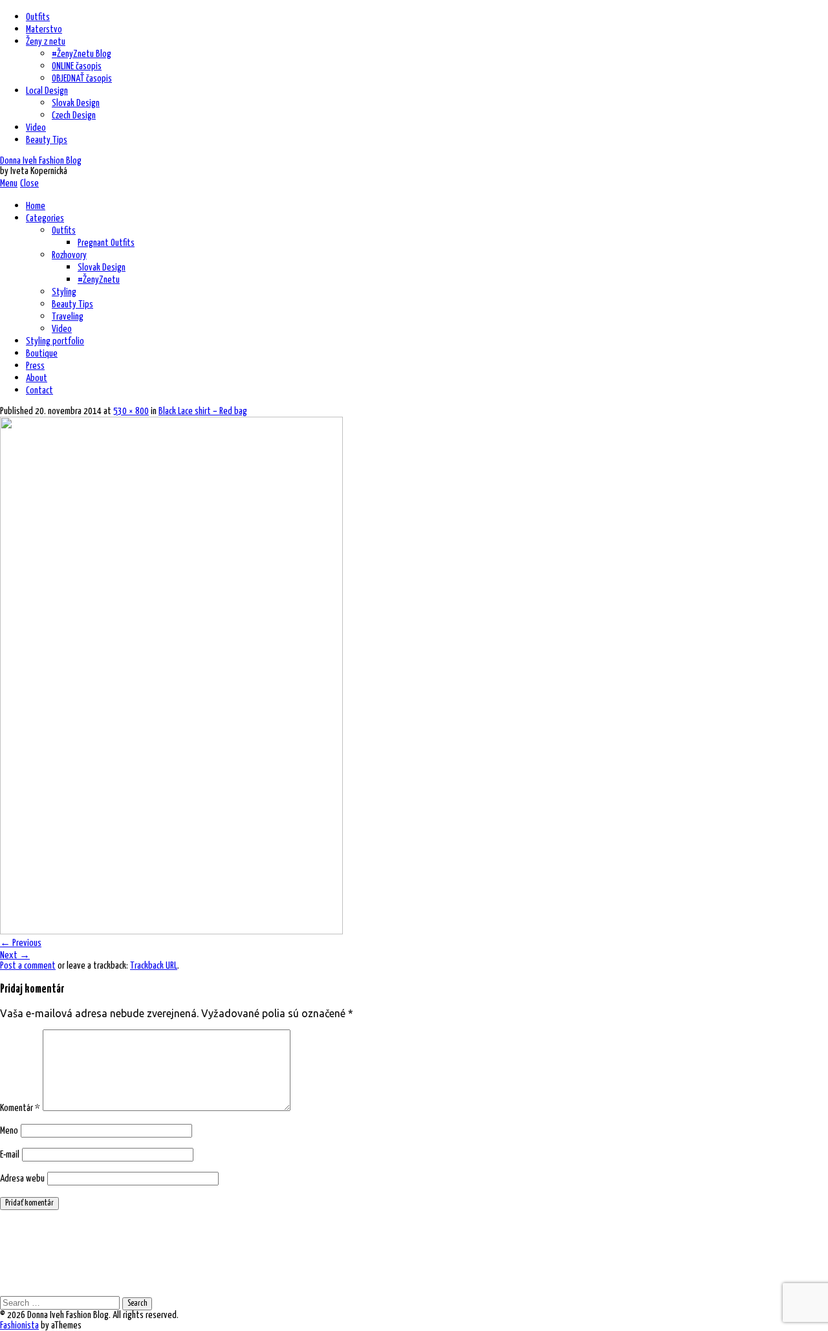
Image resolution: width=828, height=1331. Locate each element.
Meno (9, 1131)
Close (29, 183)
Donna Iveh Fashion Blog (41, 161)
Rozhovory (69, 255)
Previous (20, 943)
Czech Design (74, 115)
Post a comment (28, 966)
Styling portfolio (55, 341)
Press (35, 366)
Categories (45, 218)
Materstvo (44, 29)
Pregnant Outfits (106, 243)
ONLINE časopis (77, 66)
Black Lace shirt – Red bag (202, 411)
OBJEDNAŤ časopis (82, 78)
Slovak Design (76, 103)
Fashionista (19, 1325)
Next (15, 955)
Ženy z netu (45, 42)
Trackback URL (153, 966)
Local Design (47, 91)
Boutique (42, 353)
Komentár (20, 1108)
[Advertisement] (414, 1252)
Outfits (38, 17)
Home (35, 206)
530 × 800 (131, 411)
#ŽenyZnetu (99, 280)
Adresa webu (22, 1178)
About (36, 378)
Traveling (67, 317)
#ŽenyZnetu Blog (81, 54)
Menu (8, 183)
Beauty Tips (46, 140)
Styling (64, 292)
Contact (39, 390)
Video (36, 128)
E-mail (9, 1155)
